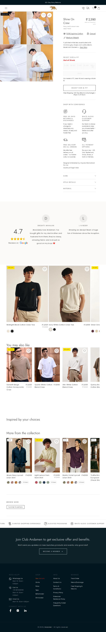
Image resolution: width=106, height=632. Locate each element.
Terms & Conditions (57, 587)
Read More (83, 47)
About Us (56, 578)
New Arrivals (40, 578)
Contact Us (57, 582)
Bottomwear (40, 594)
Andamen (48, 627)
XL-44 (86, 67)
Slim (85, 74)
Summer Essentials (15, 507)
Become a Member (51, 551)
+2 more (25, 482)
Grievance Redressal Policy (59, 597)
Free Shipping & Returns (76, 587)
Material (67, 189)
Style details (69, 182)
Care (65, 176)
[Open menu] (6, 8)
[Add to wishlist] (43, 15)
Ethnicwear (40, 598)
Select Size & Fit (79, 88)
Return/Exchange (77, 582)
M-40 (73, 67)
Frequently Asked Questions (59, 604)
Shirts (38, 582)
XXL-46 (93, 67)
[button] (98, 8)
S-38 (66, 67)
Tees (37, 590)
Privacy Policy (58, 592)
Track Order (75, 578)
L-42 (80, 67)
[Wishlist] (93, 8)
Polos (37, 586)
